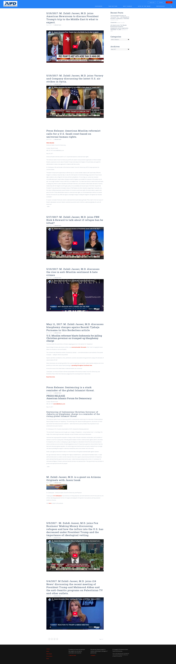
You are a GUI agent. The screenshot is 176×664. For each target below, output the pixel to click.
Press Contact (49, 656)
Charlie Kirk (113, 22)
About (47, 651)
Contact (161, 2)
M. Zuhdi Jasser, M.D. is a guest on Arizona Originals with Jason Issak (73, 478)
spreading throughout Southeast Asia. (82, 365)
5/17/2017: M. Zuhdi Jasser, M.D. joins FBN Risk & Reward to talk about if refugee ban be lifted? (74, 219)
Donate (169, 2)
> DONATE (92, 655)
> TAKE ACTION (72, 655)
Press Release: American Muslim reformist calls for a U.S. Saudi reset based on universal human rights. (73, 133)
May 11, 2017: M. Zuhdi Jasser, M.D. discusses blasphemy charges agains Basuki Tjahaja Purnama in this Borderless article (75, 327)
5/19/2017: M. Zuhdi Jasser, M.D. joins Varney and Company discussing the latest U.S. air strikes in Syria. (74, 78)
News (47, 658)
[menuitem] (96, 6)
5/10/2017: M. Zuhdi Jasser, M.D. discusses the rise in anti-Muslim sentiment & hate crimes (73, 272)
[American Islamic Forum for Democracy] (10, 4)
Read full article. (50, 377)
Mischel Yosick (58, 25)
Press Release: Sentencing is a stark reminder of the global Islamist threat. (70, 389)
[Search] (171, 6)
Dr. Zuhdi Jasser (58, 495)
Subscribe (152, 2)
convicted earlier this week (78, 347)
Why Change (49, 653)
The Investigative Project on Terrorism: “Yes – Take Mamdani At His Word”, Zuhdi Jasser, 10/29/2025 (119, 17)
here (50, 503)
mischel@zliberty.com (59, 404)
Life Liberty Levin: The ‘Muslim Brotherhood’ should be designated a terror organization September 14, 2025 (119, 27)
